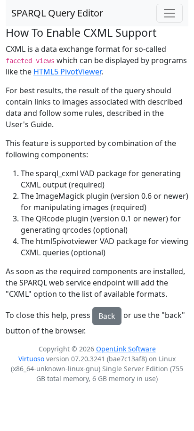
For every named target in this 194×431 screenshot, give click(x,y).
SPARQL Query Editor (57, 13)
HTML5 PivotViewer (67, 71)
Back (106, 316)
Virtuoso (31, 358)
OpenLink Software (126, 348)
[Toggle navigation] (169, 13)
